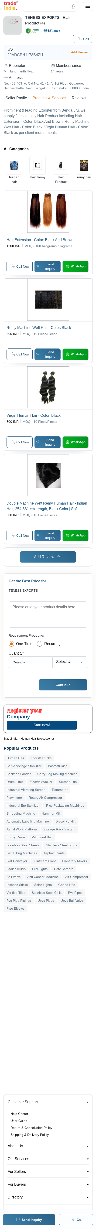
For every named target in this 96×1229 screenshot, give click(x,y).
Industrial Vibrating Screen (26, 790)
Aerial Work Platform (22, 829)
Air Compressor (76, 877)
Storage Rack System (59, 829)
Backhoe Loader (19, 774)
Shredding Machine (21, 813)
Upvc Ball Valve (72, 900)
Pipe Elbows (15, 908)
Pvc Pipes (75, 892)
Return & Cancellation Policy (31, 1128)
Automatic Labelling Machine (28, 821)
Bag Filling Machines (22, 853)
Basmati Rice (57, 766)
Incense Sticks (17, 885)
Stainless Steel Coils (47, 892)
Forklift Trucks (41, 758)
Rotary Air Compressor (45, 797)
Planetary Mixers (74, 861)
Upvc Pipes (46, 900)
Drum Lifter (15, 782)
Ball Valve (14, 877)
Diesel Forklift (65, 821)
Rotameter (60, 790)
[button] (82, 39)
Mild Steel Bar (41, 837)
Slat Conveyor (17, 861)
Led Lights (40, 869)
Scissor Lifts (68, 782)
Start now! (42, 725)
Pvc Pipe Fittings (19, 900)
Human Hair (15, 758)
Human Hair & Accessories (38, 738)
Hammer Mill (51, 813)
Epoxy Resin (16, 837)
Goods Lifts (66, 885)
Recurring (52, 644)
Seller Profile (16, 98)
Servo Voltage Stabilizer (24, 766)
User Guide (18, 1121)
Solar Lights (43, 885)
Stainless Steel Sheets (23, 845)
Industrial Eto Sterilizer (23, 805)
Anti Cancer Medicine (43, 877)
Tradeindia (10, 738)
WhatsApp (78, 266)
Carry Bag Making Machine (57, 774)
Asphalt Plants (54, 853)
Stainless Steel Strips (61, 845)
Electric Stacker (41, 782)
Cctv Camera (63, 869)
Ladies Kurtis (16, 869)
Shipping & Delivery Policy (29, 1135)
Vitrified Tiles (16, 892)
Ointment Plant (45, 861)
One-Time (24, 644)
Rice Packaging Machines (65, 805)
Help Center (19, 1114)
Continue (63, 685)
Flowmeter (14, 797)
